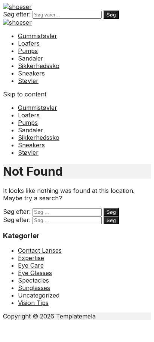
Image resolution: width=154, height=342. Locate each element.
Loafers (29, 43)
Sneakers (31, 73)
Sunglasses (34, 288)
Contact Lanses (40, 250)
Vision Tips (33, 302)
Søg (111, 15)
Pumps (28, 51)
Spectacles (33, 280)
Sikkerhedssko (38, 66)
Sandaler (30, 58)
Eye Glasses (35, 273)
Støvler (28, 80)
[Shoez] (17, 6)
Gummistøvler (37, 36)
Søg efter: (17, 14)
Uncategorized (38, 295)
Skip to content (24, 94)
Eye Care (31, 265)
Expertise (31, 258)
